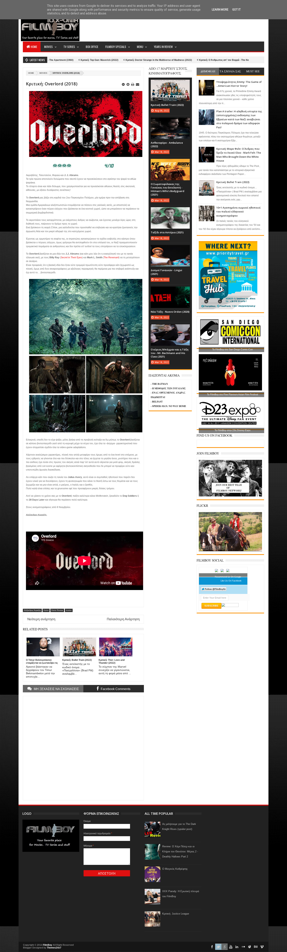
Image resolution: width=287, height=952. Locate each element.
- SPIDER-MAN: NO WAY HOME (168, 406)
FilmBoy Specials (115, 46)
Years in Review (163, 46)
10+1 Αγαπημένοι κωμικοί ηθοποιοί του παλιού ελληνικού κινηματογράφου (238, 211)
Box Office (92, 46)
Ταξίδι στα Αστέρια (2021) (167, 232)
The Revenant (111, 257)
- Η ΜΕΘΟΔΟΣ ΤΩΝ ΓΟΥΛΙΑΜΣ (168, 388)
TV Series (69, 46)
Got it (236, 9)
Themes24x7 (54, 947)
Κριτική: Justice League (175, 913)
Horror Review (57, 610)
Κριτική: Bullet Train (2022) (232, 182)
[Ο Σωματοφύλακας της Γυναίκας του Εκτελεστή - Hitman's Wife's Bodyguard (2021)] (170, 163)
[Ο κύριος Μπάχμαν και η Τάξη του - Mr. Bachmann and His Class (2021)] (170, 328)
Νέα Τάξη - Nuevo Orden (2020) (170, 311)
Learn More (220, 9)
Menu (140, 46)
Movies (48, 46)
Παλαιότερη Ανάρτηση (123, 619)
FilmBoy (47, 945)
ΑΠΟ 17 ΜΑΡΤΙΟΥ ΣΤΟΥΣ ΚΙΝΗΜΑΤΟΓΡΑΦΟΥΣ (168, 70)
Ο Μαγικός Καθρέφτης (175, 868)
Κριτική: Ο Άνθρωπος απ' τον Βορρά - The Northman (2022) (181, 60)
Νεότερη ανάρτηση (41, 619)
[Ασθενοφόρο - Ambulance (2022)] (170, 121)
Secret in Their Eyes (71, 257)
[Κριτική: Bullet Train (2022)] (170, 84)
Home (34, 46)
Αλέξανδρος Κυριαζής (32, 610)
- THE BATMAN (159, 384)
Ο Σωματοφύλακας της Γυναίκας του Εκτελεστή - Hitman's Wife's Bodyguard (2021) (167, 189)
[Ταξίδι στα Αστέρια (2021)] (170, 211)
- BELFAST (157, 401)
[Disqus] (83, 747)
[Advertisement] (193, 26)
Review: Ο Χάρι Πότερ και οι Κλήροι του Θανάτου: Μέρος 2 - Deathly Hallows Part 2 (180, 851)
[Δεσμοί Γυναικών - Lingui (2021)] (170, 249)
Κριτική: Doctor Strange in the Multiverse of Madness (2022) (108, 60)
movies (43, 73)
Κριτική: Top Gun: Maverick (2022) (49, 60)
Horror (46, 610)
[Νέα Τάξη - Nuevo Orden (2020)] (170, 290)
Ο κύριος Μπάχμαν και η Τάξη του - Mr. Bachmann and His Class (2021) (169, 353)
